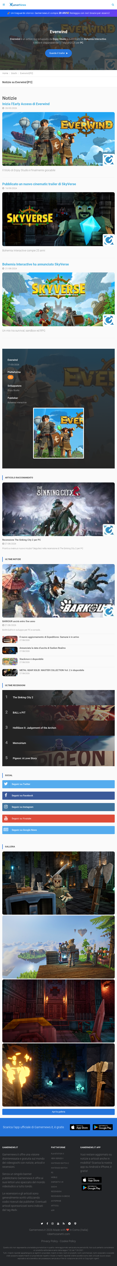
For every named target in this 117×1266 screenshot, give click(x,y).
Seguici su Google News (24, 830)
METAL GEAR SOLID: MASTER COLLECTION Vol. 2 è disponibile (52, 670)
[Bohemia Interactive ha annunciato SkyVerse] (58, 299)
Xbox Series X (57, 1158)
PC (52, 1173)
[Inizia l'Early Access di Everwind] (58, 139)
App (52, 1210)
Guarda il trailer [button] (57, 53)
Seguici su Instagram (22, 807)
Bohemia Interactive (17, 402)
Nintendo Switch (59, 1168)
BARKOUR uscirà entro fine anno (18, 621)
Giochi (54, 1187)
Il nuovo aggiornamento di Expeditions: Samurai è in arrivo (49, 637)
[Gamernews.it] (17, 4)
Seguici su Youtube (21, 818)
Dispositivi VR (57, 1182)
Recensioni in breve (60, 1196)
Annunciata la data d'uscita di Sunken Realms (43, 648)
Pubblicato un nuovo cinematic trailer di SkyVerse (39, 184)
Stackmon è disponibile (31, 659)
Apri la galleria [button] (58, 1112)
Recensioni (56, 1191)
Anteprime (56, 1201)
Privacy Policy (49, 1241)
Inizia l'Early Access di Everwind (26, 104)
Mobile (54, 1177)
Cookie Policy (68, 1241)
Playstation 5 (57, 1154)
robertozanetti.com (58, 1234)
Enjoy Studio (13, 390)
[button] (80, 1127)
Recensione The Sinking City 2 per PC (21, 540)
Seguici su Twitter (21, 784)
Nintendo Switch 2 (60, 1163)
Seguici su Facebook (22, 795)
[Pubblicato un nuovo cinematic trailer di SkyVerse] (58, 219)
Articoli (55, 1206)
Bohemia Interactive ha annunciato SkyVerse (35, 264)
